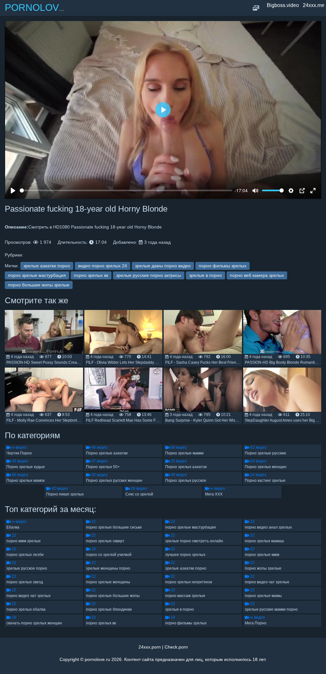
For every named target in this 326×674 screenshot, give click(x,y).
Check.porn (176, 646)
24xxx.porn (149, 646)
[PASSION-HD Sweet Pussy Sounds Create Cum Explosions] (44, 332)
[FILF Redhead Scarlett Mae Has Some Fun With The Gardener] (123, 389)
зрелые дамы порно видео (163, 265)
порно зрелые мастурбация (37, 275)
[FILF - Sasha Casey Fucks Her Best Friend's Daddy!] (203, 332)
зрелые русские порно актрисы (148, 275)
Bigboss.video (283, 5)
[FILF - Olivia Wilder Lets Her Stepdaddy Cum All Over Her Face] (123, 332)
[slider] (126, 190)
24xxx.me (313, 5)
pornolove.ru (97, 659)
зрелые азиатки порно (47, 265)
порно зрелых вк (91, 275)
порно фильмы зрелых (222, 265)
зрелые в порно (205, 275)
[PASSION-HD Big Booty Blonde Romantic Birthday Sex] (282, 332)
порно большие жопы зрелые (38, 284)
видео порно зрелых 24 (102, 265)
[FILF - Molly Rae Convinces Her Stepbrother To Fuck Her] (44, 389)
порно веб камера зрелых (257, 275)
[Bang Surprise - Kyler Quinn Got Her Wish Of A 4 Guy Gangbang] (203, 389)
